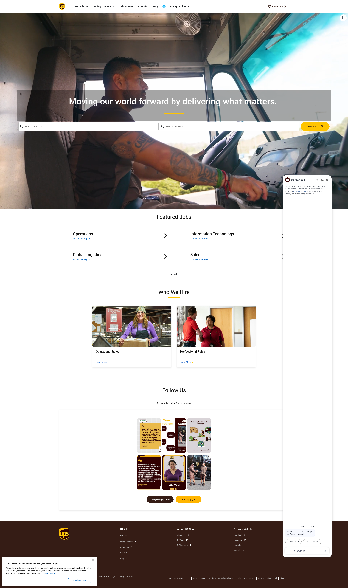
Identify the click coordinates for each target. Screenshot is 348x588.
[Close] (93, 560)
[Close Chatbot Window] (327, 180)
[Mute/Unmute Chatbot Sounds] (322, 180)
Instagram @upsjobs (160, 499)
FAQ (155, 6)
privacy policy (299, 191)
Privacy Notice (199, 578)
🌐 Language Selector (175, 6)
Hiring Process (126, 542)
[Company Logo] (62, 6)
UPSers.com (182, 545)
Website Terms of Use (246, 578)
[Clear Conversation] (317, 180)
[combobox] (88, 126)
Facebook (238, 535)
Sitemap (283, 578)
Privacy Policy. (49, 573)
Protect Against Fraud (267, 578)
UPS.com (181, 540)
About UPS (126, 6)
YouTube (237, 550)
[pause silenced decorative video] (343, 17)
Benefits (143, 6)
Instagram (238, 540)
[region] (307, 365)
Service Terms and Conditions (221, 578)
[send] (325, 551)
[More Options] (289, 551)
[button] (174, 274)
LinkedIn (237, 545)
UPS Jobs (124, 536)
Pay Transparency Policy (179, 578)
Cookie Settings (79, 580)
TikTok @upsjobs (188, 499)
